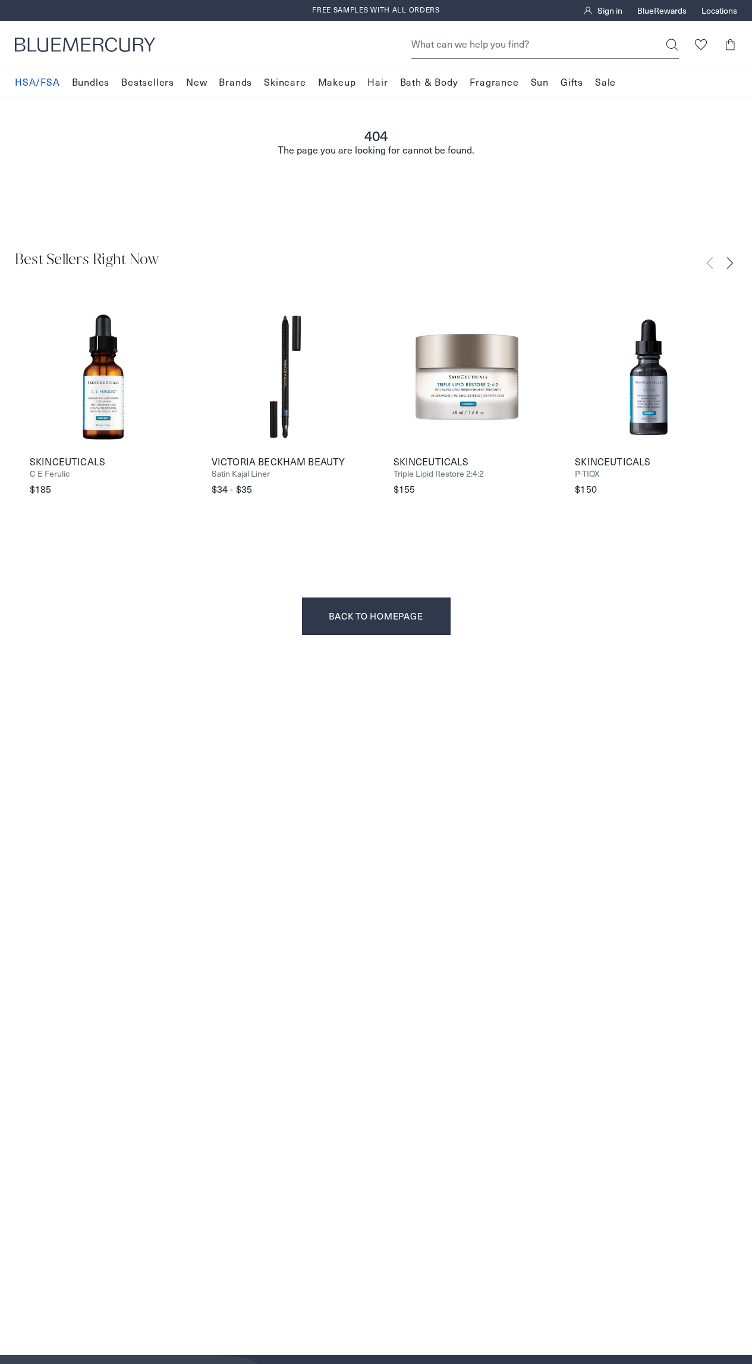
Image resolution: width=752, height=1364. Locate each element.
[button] (729, 44)
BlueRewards (662, 10)
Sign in (609, 10)
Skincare (285, 82)
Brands (235, 82)
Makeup (337, 82)
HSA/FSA (37, 82)
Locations (719, 10)
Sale (605, 82)
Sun (540, 82)
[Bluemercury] (85, 44)
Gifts (572, 82)
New (196, 82)
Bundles (91, 82)
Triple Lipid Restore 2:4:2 (439, 474)
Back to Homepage (376, 616)
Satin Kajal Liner (241, 474)
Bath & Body (429, 82)
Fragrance (494, 82)
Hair (377, 82)
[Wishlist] (700, 44)
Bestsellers (147, 82)
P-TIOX (587, 474)
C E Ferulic (50, 474)
